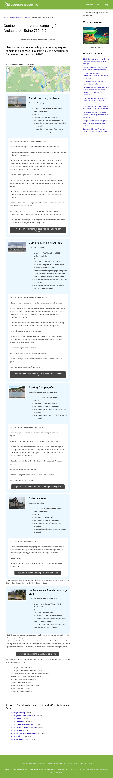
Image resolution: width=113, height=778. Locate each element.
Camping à (23, 727)
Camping (7, 17)
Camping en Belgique (84, 769)
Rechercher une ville (92, 5)
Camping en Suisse (56, 772)
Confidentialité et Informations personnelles (62, 763)
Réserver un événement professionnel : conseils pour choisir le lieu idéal (95, 75)
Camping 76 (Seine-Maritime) (21, 17)
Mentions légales (39, 763)
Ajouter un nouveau (85, 763)
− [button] (8, 71)
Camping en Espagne (100, 769)
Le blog (105, 5)
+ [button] (8, 68)
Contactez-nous (26, 763)
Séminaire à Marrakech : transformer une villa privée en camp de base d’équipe (96, 61)
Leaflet (54, 91)
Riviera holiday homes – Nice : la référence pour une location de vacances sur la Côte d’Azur (94, 100)
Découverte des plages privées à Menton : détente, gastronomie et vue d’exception (96, 115)
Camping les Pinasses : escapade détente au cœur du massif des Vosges (95, 123)
